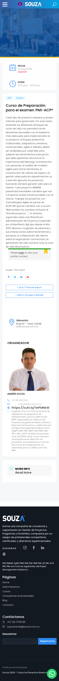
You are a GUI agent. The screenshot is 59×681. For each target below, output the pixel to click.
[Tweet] (15, 277)
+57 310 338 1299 (20, 400)
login (21, 252)
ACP (9, 97)
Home (5, 582)
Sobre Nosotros (11, 586)
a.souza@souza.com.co (30, 404)
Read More (23, 472)
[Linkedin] (21, 277)
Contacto (8, 605)
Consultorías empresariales (18, 596)
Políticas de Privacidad (14, 667)
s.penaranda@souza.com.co (23, 626)
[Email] (27, 277)
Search (54, 4)
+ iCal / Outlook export (29, 287)
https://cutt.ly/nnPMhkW (30, 407)
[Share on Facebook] (8, 277)
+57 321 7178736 (15, 622)
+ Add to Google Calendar (29, 295)
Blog (4, 600)
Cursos (19, 97)
